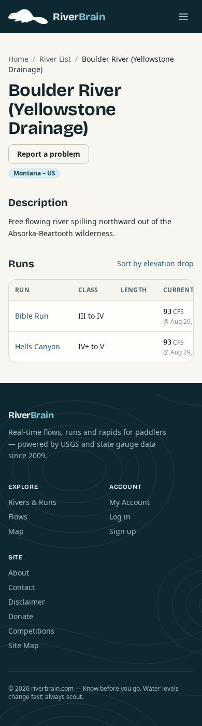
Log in (120, 517)
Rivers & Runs (32, 502)
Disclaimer (26, 602)
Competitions (31, 631)
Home (18, 59)
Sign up (122, 531)
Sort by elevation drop (155, 263)
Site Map (23, 645)
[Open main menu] (183, 16)
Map (16, 531)
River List (55, 59)
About (18, 573)
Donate (20, 616)
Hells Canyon (37, 346)
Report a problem (48, 154)
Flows (17, 517)
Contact (21, 587)
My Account (129, 502)
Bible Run (32, 316)
